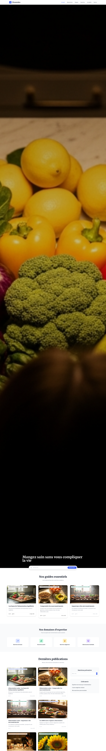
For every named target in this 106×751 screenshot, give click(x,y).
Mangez (76, 2)
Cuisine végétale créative (78, 687)
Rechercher (72, 567)
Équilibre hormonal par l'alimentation (81, 684)
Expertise (83, 2)
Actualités (89, 2)
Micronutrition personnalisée (79, 690)
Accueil (63, 2)
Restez (95, 2)
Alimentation (70, 2)
